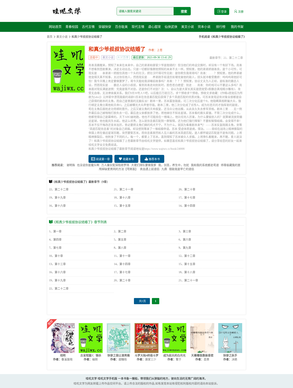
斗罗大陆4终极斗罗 (146, 355)
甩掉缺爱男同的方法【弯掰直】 (118, 169)
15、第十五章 (122, 205)
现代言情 (138, 26)
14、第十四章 (187, 205)
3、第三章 (185, 231)
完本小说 (204, 26)
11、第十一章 (122, 255)
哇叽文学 (91, 378)
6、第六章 (185, 239)
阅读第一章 (102, 159)
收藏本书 (128, 159)
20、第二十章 (187, 189)
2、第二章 (120, 231)
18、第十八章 (122, 197)
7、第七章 (55, 247)
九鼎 (164, 169)
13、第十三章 (57, 264)
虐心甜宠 (154, 26)
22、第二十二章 (233, 57)
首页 (49, 36)
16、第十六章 (57, 205)
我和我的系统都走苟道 (205, 165)
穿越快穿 (104, 26)
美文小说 (187, 26)
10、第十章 (56, 255)
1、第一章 (55, 231)
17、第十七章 (187, 197)
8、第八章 (120, 247)
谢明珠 (71, 165)
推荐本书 (154, 159)
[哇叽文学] (67, 11)
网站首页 (55, 26)
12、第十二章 (187, 255)
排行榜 (220, 26)
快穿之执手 (230, 355)
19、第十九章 (57, 197)
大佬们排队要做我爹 (143, 165)
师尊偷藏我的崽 (230, 165)
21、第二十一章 (123, 189)
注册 (240, 11)
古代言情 (88, 26)
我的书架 (237, 26)
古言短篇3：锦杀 (90, 355)
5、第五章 (120, 239)
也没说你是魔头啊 (88, 165)
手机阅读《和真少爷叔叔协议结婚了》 (222, 36)
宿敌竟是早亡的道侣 (181, 169)
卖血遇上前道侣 (149, 169)
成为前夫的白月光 (174, 355)
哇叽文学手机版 (107, 378)
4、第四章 (55, 239)
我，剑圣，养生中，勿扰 (173, 165)
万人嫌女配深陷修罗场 (115, 165)
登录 (223, 11)
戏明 (63, 355)
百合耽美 (121, 26)
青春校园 (71, 26)
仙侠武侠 (171, 26)
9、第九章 (185, 247)
